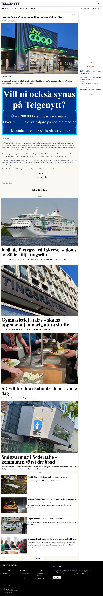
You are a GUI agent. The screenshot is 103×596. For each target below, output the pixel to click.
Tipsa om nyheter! (24, 573)
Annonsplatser (6, 573)
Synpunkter (23, 578)
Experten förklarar (7, 575)
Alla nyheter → (39, 558)
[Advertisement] (91, 37)
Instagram (40, 573)
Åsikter (25, 8)
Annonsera (23, 575)
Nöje (35, 8)
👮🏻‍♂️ (18, 8)
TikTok (40, 575)
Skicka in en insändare (26, 581)
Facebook (41, 578)
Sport (31, 8)
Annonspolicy (7, 585)
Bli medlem (56, 577)
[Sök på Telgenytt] (98, 4)
